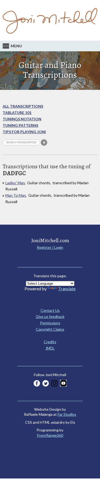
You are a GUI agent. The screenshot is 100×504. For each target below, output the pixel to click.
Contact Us (50, 310)
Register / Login (50, 247)
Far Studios (67, 414)
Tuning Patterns (20, 125)
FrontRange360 (50, 435)
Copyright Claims (50, 329)
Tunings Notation (22, 119)
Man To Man (15, 195)
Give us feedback (50, 316)
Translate (66, 288)
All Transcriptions (23, 106)
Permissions (50, 323)
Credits (50, 341)
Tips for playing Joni (24, 131)
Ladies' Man (15, 182)
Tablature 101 (17, 112)
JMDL (50, 348)
